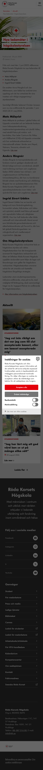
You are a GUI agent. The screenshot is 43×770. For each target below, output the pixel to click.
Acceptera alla (21, 387)
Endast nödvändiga (21, 394)
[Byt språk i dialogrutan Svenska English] (37, 358)
